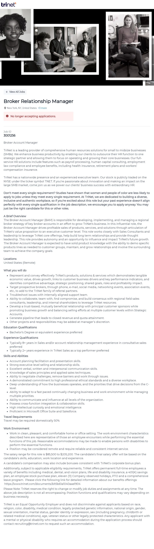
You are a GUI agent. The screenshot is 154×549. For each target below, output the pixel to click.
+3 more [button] (42, 108)
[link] (8, 4)
